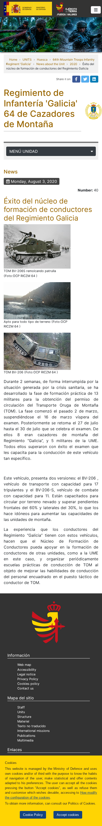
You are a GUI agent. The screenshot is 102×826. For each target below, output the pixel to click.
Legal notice (26, 674)
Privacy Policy (27, 679)
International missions (33, 731)
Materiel (23, 721)
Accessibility (26, 669)
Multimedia (25, 740)
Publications (26, 736)
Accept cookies (68, 815)
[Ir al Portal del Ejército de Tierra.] (51, 34)
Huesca (42, 59)
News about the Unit (50, 64)
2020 (73, 64)
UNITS (27, 59)
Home (13, 59)
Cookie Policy (33, 815)
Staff (21, 707)
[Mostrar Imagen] (37, 246)
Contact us (25, 688)
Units (21, 712)
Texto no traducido (31, 726)
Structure (24, 717)
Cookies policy (28, 684)
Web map (24, 665)
